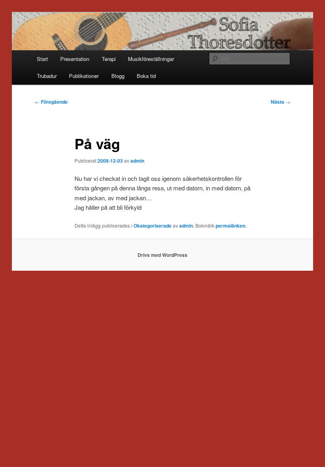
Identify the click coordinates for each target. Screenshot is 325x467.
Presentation (74, 59)
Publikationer (84, 76)
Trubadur (47, 76)
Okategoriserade (153, 225)
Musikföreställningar (151, 59)
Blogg (117, 76)
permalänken (230, 225)
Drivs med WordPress (162, 254)
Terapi (109, 59)
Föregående (51, 101)
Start (42, 59)
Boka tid (146, 76)
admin (137, 160)
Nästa (280, 101)
